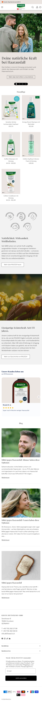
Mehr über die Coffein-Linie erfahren (21, 77)
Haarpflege (21, 92)
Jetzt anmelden (21, 678)
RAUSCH (8, 699)
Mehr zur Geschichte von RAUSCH (15, 357)
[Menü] (2, 7)
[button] (16, 84)
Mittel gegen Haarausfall (12, 583)
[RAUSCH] (21, 7)
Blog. (21, 423)
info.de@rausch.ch (8, 633)
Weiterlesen (5, 477)
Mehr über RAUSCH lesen (12, 264)
